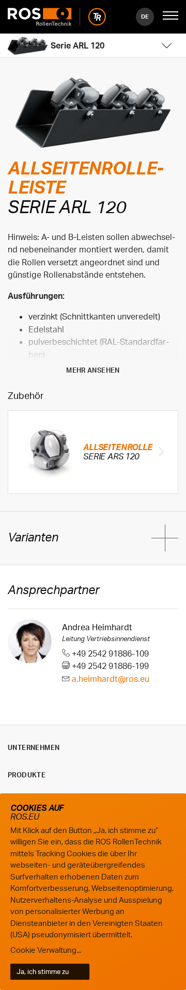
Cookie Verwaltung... (45, 950)
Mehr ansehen (93, 370)
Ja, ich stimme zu (43, 971)
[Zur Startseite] (57, 16)
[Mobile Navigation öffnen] (170, 16)
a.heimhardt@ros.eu (110, 679)
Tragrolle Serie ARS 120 (93, 452)
